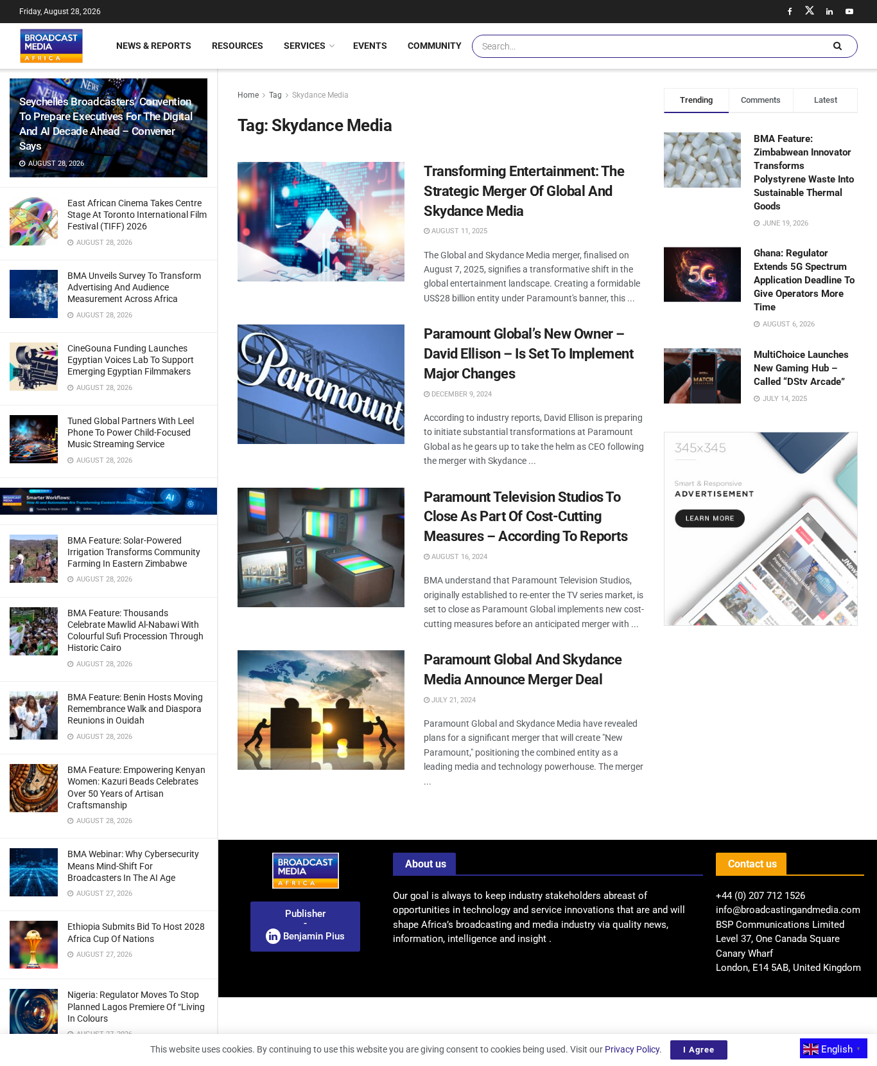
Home (248, 95)
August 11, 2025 (458, 231)
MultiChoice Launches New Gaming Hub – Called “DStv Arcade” (801, 368)
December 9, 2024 (461, 394)
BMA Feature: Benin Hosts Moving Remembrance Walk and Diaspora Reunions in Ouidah (135, 708)
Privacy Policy (632, 1049)
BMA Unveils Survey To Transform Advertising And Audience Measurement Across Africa (134, 287)
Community (435, 45)
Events (370, 45)
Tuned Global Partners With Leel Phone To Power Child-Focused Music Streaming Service (130, 432)
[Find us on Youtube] (849, 11)
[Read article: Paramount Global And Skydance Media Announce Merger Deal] (321, 710)
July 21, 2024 (453, 700)
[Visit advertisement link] (108, 501)
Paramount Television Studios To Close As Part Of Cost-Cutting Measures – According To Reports (525, 517)
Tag (275, 95)
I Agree (699, 1049)
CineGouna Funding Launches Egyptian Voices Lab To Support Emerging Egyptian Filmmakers (130, 360)
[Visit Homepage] (51, 45)
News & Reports (153, 45)
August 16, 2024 (458, 557)
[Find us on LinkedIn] (829, 11)
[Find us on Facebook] (789, 11)
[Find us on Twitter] (809, 11)
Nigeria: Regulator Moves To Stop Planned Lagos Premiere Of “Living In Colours (136, 1006)
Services (305, 45)
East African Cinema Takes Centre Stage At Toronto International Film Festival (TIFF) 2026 (137, 214)
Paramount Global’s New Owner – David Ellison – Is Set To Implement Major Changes (529, 354)
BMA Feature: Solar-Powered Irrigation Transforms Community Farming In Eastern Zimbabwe (133, 552)
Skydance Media (320, 95)
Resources (237, 45)
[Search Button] (837, 46)
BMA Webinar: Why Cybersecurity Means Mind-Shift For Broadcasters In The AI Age (133, 865)
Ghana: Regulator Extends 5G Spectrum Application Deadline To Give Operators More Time (804, 280)
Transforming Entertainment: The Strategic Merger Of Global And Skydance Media (524, 191)
